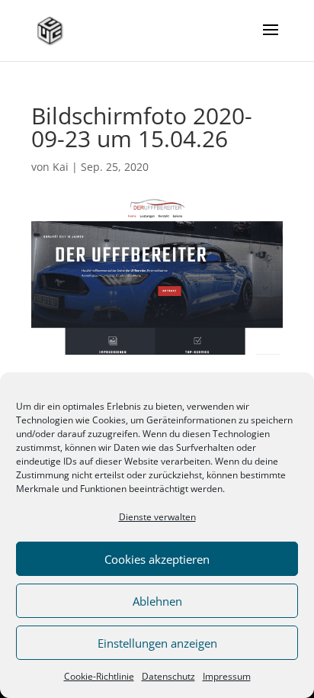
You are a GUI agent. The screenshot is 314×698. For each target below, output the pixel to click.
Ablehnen (157, 601)
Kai (61, 166)
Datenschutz (168, 676)
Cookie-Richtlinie (99, 676)
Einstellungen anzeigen (157, 643)
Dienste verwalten (157, 516)
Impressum (227, 676)
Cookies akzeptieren (157, 559)
